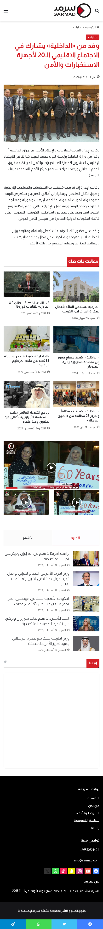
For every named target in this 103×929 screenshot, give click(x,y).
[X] (47, 871)
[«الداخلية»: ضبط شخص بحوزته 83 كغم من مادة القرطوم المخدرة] (27, 339)
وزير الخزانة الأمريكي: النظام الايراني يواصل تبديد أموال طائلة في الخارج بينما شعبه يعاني (38, 578)
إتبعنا (93, 663)
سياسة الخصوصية (86, 820)
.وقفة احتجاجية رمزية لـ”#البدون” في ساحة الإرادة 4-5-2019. (78, 525)
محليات (77, 27)
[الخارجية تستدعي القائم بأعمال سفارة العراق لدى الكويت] (76, 286)
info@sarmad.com (86, 860)
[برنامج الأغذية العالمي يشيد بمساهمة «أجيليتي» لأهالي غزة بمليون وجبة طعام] (27, 394)
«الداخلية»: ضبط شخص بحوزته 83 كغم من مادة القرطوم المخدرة (27, 360)
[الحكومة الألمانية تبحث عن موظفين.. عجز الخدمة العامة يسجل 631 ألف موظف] (86, 604)
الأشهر (28, 538)
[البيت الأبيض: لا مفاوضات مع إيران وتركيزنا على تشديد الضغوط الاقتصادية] (86, 623)
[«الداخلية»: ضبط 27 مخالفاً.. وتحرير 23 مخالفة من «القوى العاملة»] (76, 394)
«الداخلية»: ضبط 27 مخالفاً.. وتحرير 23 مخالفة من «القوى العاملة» (78, 415)
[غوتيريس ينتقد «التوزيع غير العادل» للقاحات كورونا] (27, 284)
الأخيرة (75, 538)
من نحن (93, 806)
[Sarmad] (72, 10)
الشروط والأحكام (87, 813)
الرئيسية (91, 27)
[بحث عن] (97, 12)
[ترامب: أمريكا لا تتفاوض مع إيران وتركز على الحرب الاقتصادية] (86, 558)
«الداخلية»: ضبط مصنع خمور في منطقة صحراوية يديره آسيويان (78, 361)
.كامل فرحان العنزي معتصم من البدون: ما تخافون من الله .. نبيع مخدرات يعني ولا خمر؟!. (27, 525)
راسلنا (95, 828)
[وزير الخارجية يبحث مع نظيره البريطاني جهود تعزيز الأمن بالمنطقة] (86, 643)
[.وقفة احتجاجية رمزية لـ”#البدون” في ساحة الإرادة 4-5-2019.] (76, 502)
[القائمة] (6, 12)
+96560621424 (89, 850)
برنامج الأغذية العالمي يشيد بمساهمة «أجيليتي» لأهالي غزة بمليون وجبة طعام (27, 416)
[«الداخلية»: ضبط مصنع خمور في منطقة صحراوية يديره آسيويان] (76, 339)
